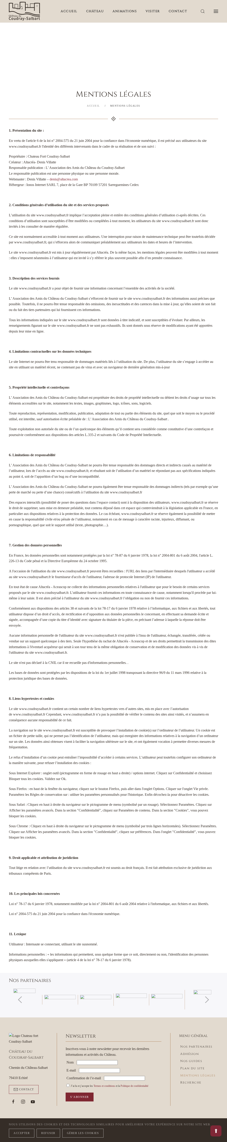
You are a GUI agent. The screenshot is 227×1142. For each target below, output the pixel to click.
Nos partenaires (196, 1046)
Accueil (69, 11)
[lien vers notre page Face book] (13, 1101)
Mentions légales (197, 1075)
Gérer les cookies (83, 1133)
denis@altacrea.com (64, 179)
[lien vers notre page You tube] (33, 1101)
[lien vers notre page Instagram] (23, 1101)
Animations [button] (125, 11)
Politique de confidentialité (134, 1085)
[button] (202, 11)
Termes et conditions (104, 1085)
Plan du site (192, 1068)
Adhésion (189, 1054)
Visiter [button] (153, 11)
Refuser (48, 1133)
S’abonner (79, 1097)
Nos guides (191, 1061)
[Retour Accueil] (24, 11)
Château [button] (95, 11)
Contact (26, 1089)
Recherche (191, 1082)
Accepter (22, 1133)
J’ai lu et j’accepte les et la (109, 1085)
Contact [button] (178, 11)
